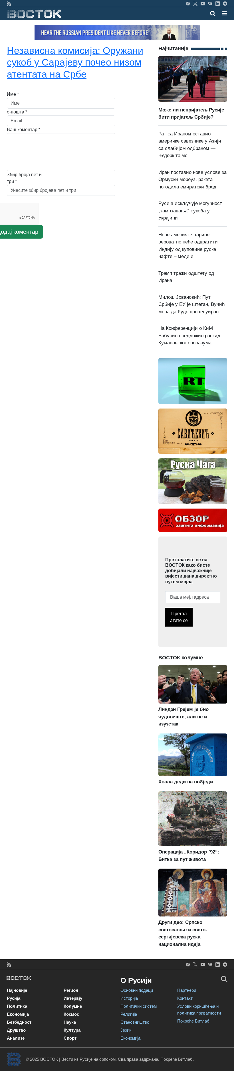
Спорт (70, 1038)
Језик (125, 1030)
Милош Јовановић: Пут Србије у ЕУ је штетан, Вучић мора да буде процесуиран (191, 304)
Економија (18, 1014)
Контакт (185, 998)
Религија (128, 1014)
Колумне (73, 1006)
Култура (72, 1030)
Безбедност (19, 1022)
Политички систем (138, 1006)
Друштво (16, 1030)
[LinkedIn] (217, 3)
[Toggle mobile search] (213, 13)
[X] (195, 3)
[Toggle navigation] (223, 13)
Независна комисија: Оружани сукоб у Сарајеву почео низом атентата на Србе (75, 62)
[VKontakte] (210, 3)
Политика (17, 1006)
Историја (129, 998)
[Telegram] (225, 3)
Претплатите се (179, 617)
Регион (71, 990)
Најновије (17, 990)
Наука (70, 1022)
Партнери (186, 990)
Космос (71, 1014)
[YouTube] (203, 3)
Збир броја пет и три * (24, 178)
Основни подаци (136, 990)
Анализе (16, 1038)
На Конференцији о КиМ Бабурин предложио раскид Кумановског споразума (189, 336)
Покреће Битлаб (193, 1021)
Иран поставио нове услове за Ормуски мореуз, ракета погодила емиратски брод (192, 180)
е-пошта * (17, 111)
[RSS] (9, 3)
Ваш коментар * (23, 129)
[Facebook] (188, 3)
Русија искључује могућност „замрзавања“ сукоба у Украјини (190, 211)
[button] (224, 13)
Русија (13, 998)
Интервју (73, 998)
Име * (13, 94)
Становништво (134, 1022)
